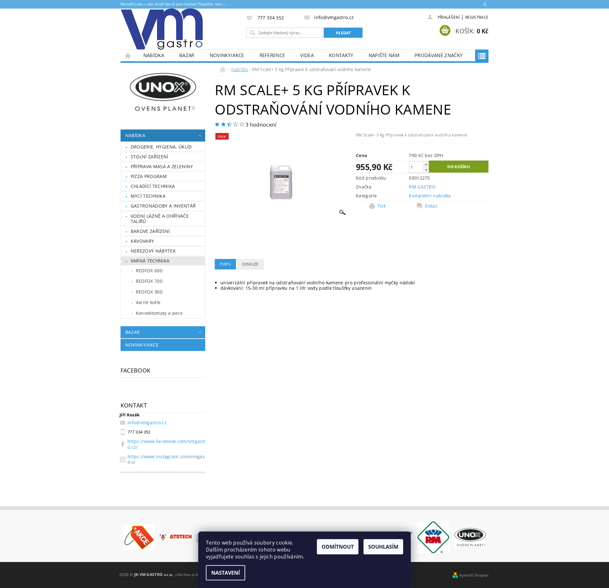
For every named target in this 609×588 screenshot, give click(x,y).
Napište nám (384, 55)
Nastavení (225, 572)
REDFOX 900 (149, 292)
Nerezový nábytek (153, 251)
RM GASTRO (422, 187)
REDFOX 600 (149, 271)
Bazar (186, 55)
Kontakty (341, 55)
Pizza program (149, 176)
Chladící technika (153, 186)
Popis (225, 264)
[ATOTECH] (176, 536)
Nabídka (153, 55)
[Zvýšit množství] (426, 164)
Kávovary (142, 241)
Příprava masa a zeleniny (162, 166)
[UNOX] (470, 536)
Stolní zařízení (149, 157)
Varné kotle (148, 302)
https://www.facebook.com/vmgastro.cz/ (167, 444)
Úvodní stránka (128, 55)
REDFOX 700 (149, 281)
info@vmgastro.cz (147, 423)
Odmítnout (338, 546)
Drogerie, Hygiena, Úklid (161, 147)
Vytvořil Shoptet (473, 575)
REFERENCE (272, 55)
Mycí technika (148, 196)
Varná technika (150, 261)
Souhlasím (383, 546)
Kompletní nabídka (430, 196)
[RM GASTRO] (433, 536)
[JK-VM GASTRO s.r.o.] (162, 29)
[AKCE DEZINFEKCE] (139, 536)
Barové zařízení (150, 231)
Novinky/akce (227, 55)
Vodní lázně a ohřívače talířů (160, 219)
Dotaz (431, 206)
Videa (307, 55)
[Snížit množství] (426, 170)
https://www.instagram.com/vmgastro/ (166, 459)
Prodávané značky (438, 55)
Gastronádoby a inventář (163, 206)
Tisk (381, 206)
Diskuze (250, 264)
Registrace (476, 17)
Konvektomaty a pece (159, 313)
